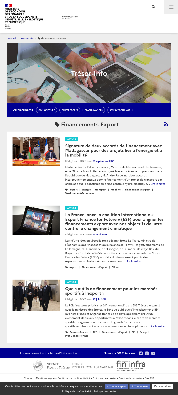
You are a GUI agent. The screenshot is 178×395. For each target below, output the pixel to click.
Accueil (11, 38)
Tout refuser (141, 386)
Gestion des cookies (130, 378)
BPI (133, 332)
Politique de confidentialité (74, 378)
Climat (115, 267)
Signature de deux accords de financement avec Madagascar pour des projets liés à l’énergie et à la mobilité (113, 150)
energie (86, 189)
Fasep (143, 332)
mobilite (116, 189)
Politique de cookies (104, 378)
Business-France (79, 332)
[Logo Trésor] (69, 17)
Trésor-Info (27, 38)
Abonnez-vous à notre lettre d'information (48, 353)
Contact (29, 378)
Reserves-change (120, 109)
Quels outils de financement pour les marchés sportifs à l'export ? (111, 290)
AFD (95, 332)
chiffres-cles (70, 109)
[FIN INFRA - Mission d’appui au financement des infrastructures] (130, 365)
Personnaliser (162, 386)
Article (71, 139)
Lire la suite (158, 183)
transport (100, 189)
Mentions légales (46, 378)
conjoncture (46, 109)
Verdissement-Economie (79, 193)
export (74, 189)
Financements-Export (137, 189)
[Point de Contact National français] (93, 365)
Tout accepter (117, 386)
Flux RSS (149, 378)
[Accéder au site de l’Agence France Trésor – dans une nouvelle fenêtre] (51, 365)
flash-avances (94, 109)
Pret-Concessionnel (76, 335)
